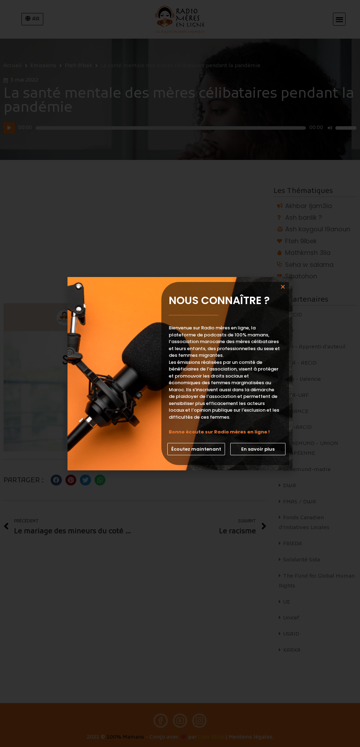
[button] (196, 449)
